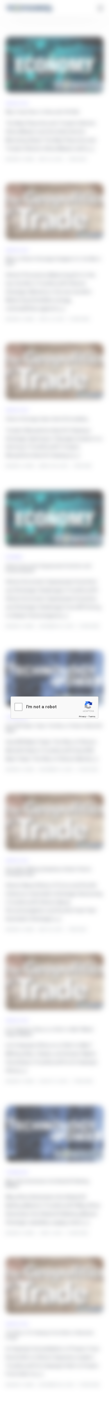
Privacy (82, 716)
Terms (91, 716)
